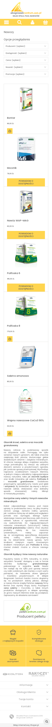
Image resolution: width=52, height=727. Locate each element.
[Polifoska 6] (26, 255)
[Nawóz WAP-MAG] (26, 203)
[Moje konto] (32, 22)
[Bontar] (26, 100)
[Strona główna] (26, 8)
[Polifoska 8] (26, 308)
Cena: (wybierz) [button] (13, 60)
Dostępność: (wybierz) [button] (16, 53)
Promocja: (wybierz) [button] (15, 74)
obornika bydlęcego (15, 563)
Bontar (7, 585)
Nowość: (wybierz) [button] (14, 67)
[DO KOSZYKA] (10, 131)
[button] (6, 22)
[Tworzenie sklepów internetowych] (11, 716)
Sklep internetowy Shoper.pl (26, 725)
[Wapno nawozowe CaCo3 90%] (26, 402)
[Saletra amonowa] (26, 358)
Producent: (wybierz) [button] (15, 46)
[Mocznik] (26, 150)
